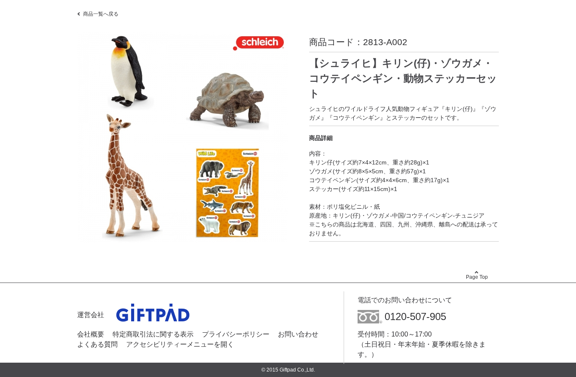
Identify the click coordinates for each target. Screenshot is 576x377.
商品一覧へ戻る (100, 14)
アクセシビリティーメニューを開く (180, 344)
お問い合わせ (298, 334)
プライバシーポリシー (235, 334)
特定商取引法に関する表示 (153, 334)
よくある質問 (97, 344)
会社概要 (90, 334)
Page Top (477, 277)
